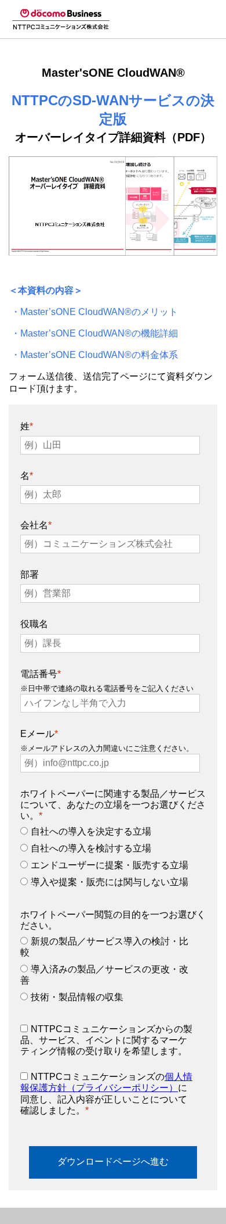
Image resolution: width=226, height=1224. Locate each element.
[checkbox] (110, 860)
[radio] (110, 834)
